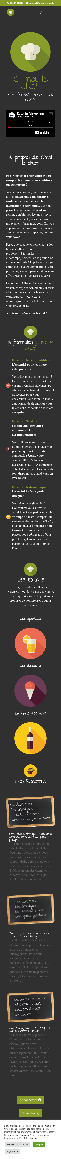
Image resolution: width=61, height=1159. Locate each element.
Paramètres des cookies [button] (17, 1144)
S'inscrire (28, 1113)
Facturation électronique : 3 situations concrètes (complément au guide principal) (30, 837)
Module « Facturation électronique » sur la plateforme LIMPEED (29, 1030)
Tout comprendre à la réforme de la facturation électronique (29, 935)
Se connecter (28, 1099)
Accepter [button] (39, 1144)
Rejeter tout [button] (12, 1151)
